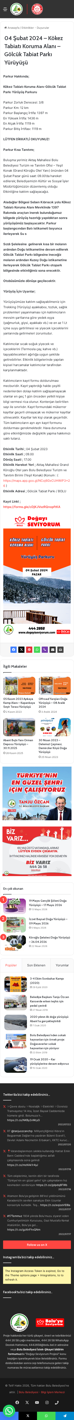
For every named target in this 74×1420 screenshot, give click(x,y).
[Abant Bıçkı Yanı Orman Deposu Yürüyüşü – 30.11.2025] (19, 727)
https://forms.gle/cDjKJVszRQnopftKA (31, 507)
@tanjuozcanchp (21, 1131)
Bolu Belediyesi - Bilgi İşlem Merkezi (42, 1392)
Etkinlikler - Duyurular (35, 27)
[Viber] (45, 650)
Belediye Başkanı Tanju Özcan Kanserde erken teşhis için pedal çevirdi (49, 1001)
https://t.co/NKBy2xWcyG (23, 1120)
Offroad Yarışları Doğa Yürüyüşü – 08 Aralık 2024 (53, 703)
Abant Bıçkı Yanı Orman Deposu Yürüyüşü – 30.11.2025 (18, 744)
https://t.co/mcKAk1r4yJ (22, 1165)
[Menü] (5, 10)
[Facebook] (13, 650)
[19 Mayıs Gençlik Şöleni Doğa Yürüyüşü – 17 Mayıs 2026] (14, 906)
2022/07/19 (64, 1169)
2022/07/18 (64, 1189)
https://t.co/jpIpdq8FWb (51, 1185)
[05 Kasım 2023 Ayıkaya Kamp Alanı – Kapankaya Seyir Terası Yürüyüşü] (19, 686)
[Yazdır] (60, 650)
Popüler (11, 965)
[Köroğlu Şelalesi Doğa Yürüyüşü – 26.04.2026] (14, 943)
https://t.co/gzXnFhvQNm (23, 1229)
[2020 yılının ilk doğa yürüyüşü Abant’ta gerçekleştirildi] (15, 1022)
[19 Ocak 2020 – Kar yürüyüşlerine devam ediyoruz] (15, 1065)
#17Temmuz (14, 1216)
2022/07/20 (64, 1144)
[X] (21, 650)
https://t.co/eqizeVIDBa (55, 1205)
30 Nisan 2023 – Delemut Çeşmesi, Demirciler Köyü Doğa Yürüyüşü (53, 746)
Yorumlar (62, 965)
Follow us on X (37, 1244)
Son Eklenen (36, 965)
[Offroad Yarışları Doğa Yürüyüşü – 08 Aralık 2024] (55, 686)
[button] (9, 1411)
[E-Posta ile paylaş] (53, 650)
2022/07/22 (64, 1124)
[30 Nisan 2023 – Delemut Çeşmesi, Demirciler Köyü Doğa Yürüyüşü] (55, 727)
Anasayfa (13, 27)
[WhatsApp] (37, 650)
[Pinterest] (29, 650)
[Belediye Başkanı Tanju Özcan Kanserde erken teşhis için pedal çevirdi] (15, 1002)
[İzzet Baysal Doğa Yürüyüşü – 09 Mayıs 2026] (14, 924)
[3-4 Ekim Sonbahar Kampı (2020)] (15, 984)
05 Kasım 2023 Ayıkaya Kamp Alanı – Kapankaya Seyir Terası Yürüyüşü (19, 703)
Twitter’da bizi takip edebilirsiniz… (26, 1095)
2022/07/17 (65, 1209)
